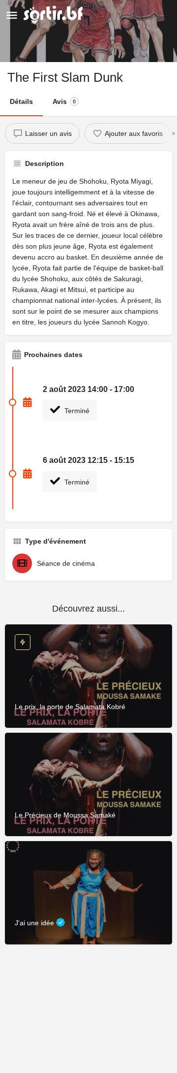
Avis (64, 101)
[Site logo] (54, 15)
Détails (21, 101)
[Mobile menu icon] (12, 15)
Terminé (75, 411)
